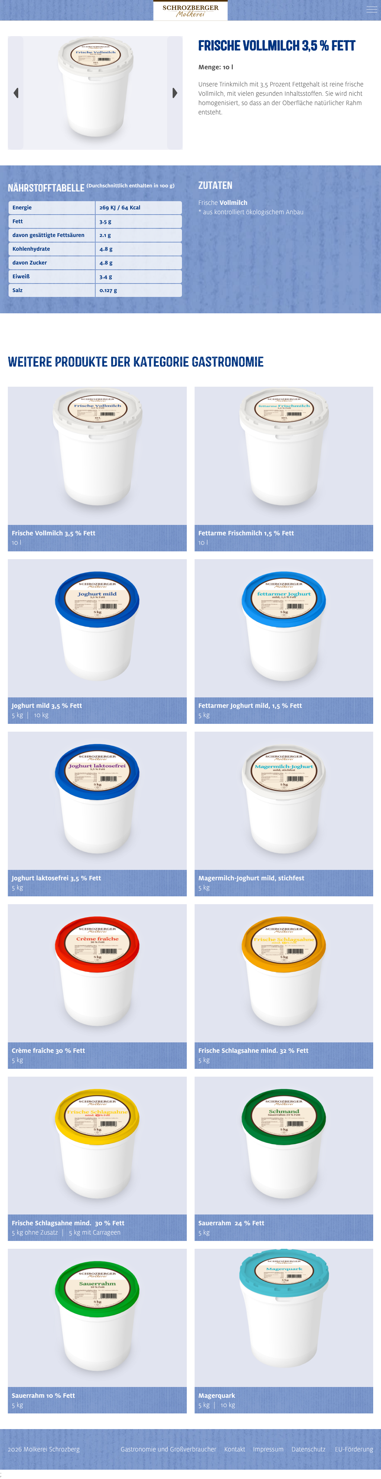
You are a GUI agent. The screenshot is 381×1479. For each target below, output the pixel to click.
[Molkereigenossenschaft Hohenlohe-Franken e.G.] (190, 10)
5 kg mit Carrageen (95, 1232)
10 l (17, 543)
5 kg (17, 715)
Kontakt (234, 1449)
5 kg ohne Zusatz (35, 1232)
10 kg (41, 715)
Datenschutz (308, 1449)
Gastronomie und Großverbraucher (168, 1449)
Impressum (268, 1449)
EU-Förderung (354, 1449)
